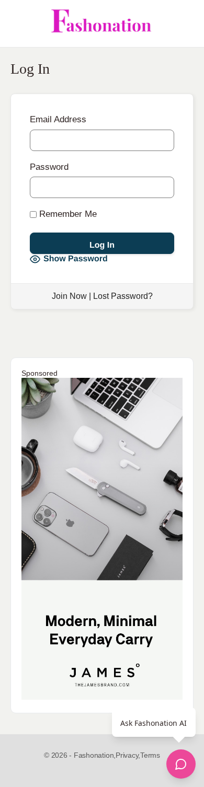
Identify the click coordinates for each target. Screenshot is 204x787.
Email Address (58, 119)
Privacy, (128, 755)
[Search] (184, 23)
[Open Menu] (16, 23)
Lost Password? (123, 296)
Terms (150, 755)
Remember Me (67, 214)
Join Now (69, 296)
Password (49, 167)
